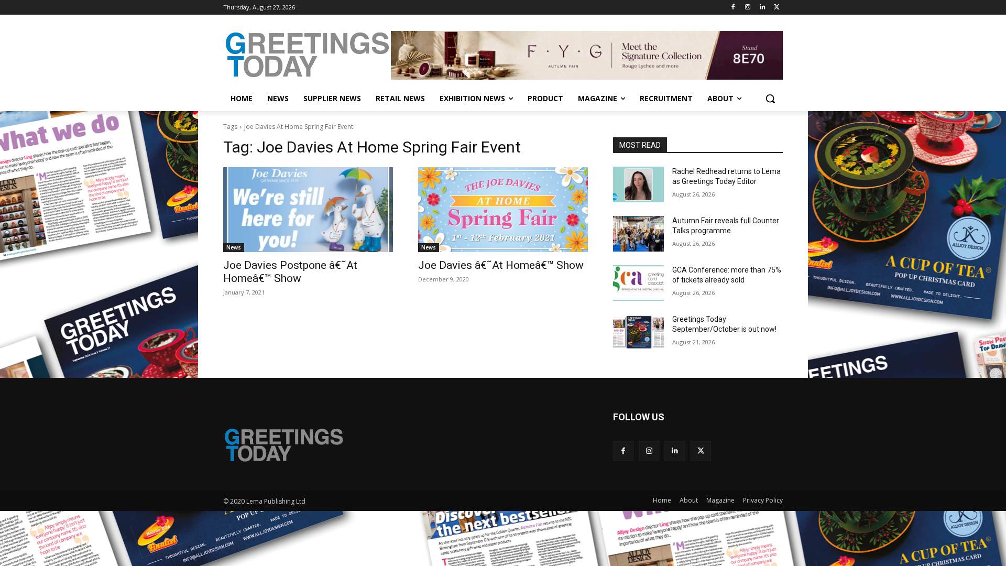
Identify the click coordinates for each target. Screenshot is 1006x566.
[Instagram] (748, 8)
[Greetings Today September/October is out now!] (638, 332)
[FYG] (587, 55)
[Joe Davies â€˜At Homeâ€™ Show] (503, 209)
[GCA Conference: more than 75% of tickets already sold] (638, 283)
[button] (770, 98)
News (233, 247)
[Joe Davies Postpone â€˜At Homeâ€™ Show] (308, 209)
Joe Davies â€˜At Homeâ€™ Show (501, 265)
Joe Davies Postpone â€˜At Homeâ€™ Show (290, 272)
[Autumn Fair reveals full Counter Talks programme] (638, 234)
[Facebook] (733, 8)
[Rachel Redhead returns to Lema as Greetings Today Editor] (638, 184)
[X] (777, 8)
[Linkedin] (762, 8)
